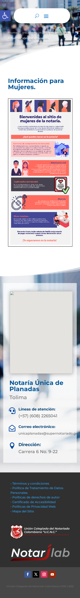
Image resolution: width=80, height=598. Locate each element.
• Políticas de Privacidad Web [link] (33, 506)
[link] (5, 15)
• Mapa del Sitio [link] (22, 511)
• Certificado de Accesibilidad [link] (33, 502)
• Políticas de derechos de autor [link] (35, 497)
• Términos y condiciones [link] (29, 483)
